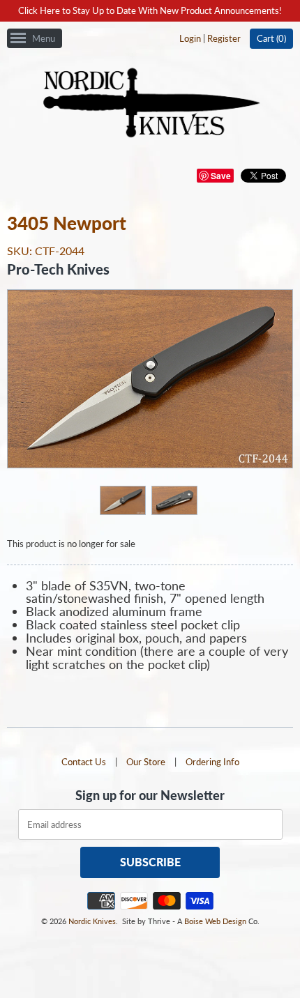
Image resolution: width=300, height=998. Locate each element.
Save (221, 175)
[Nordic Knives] (150, 104)
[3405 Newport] (122, 500)
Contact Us (83, 761)
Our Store (145, 761)
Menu (43, 38)
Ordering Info (212, 761)
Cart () (271, 38)
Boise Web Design (215, 921)
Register (224, 38)
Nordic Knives (92, 921)
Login (190, 38)
